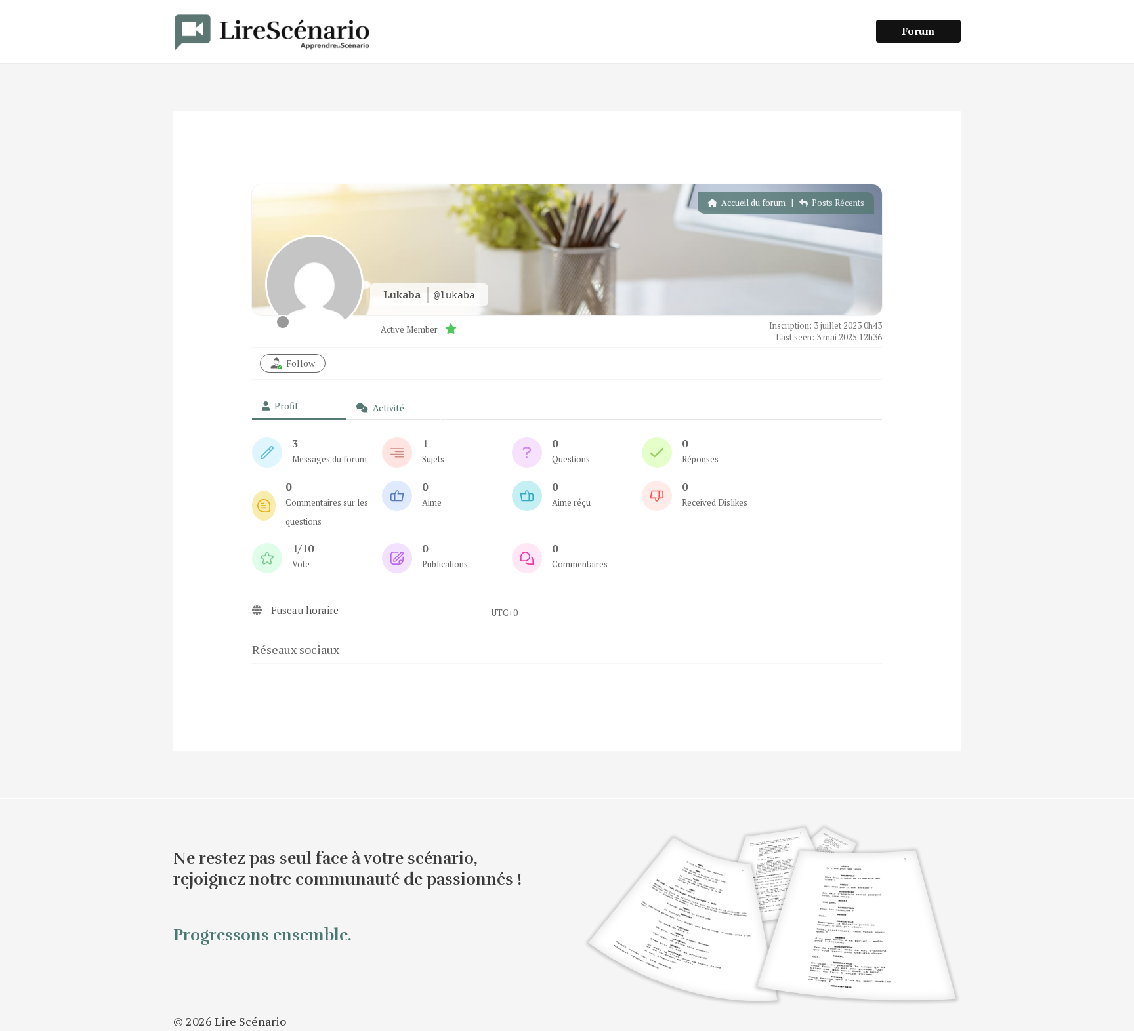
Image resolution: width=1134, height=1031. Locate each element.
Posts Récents (837, 203)
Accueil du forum (752, 203)
